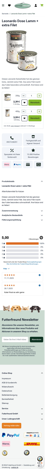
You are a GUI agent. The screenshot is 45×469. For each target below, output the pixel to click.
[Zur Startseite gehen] (22, 5)
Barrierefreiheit (8, 399)
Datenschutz (7, 391)
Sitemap (5, 403)
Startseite (5, 14)
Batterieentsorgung (9, 395)
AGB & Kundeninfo (9, 383)
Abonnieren (36, 339)
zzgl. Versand (15, 126)
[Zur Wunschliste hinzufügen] (24, 103)
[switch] (38, 465)
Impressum (6, 378)
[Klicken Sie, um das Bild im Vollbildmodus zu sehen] (22, 50)
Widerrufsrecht (8, 387)
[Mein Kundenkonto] (36, 5)
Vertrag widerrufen (11, 426)
